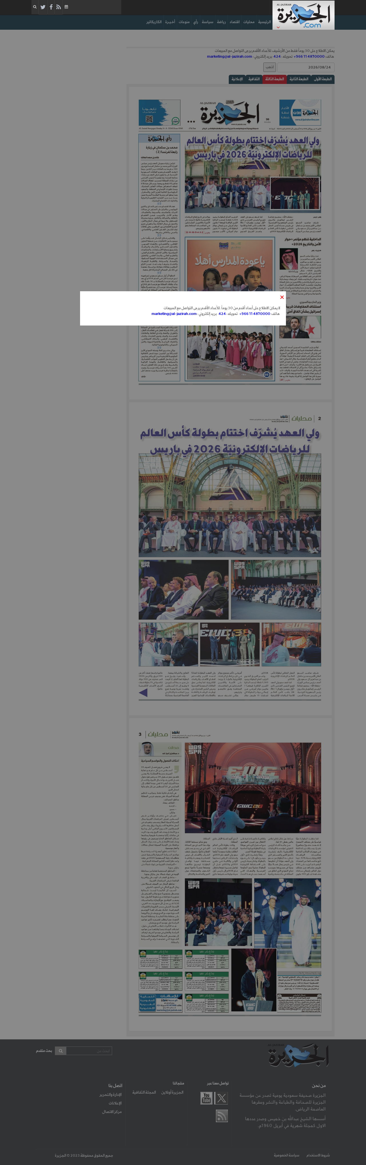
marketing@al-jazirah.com (174, 314)
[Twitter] (43, 7)
